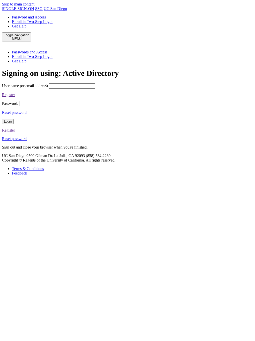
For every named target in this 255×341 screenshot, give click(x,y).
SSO (39, 8)
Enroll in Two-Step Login (32, 21)
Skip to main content (18, 4)
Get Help (19, 26)
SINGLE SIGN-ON (18, 8)
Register (8, 95)
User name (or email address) (25, 86)
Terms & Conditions (28, 169)
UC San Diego (55, 8)
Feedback (19, 173)
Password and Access (29, 17)
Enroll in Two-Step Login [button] (32, 56)
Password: (10, 103)
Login (8, 121)
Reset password (14, 112)
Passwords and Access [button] (29, 52)
